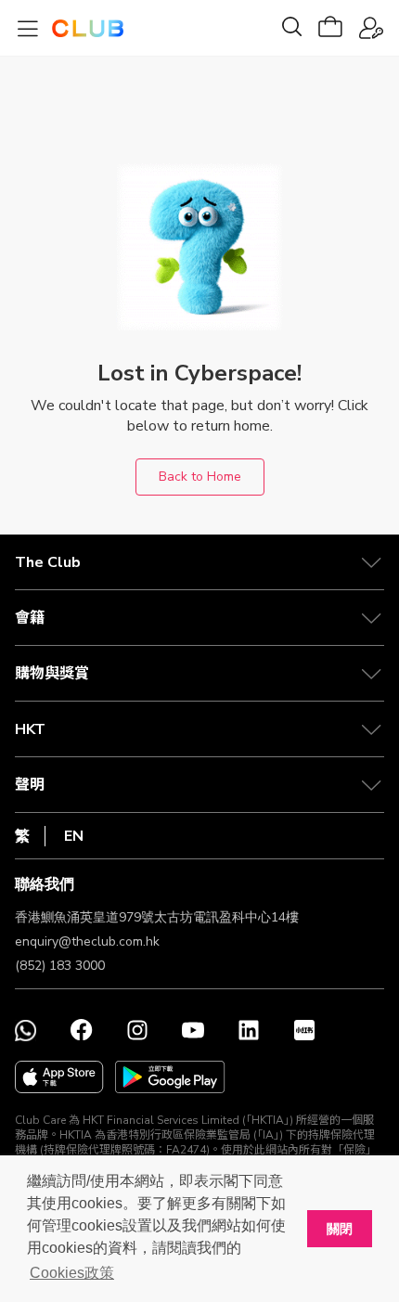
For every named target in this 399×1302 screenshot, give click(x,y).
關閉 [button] (340, 1228)
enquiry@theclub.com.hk (87, 941)
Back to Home (200, 476)
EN (74, 836)
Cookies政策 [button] (72, 1273)
